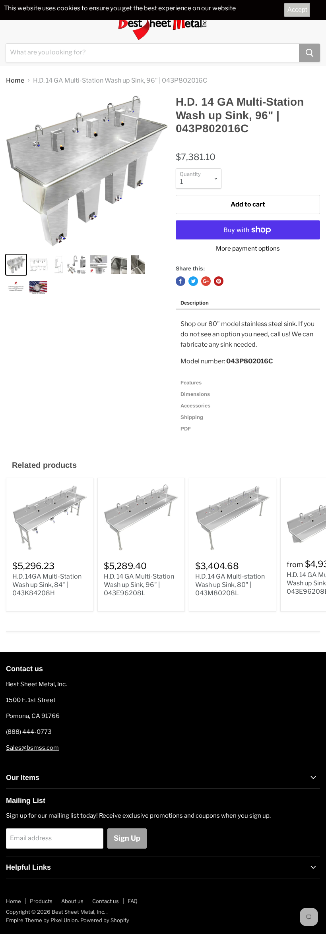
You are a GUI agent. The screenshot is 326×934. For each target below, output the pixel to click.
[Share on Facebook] (180, 281)
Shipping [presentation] (192, 417)
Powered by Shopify (104, 920)
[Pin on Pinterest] (218, 281)
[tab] (248, 303)
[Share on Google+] (206, 281)
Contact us (105, 901)
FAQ (133, 901)
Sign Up (127, 838)
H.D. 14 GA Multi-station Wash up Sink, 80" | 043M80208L (230, 585)
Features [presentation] (191, 383)
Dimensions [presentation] (196, 394)
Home (15, 80)
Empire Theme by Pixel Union (42, 920)
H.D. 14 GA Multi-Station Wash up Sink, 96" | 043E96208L (139, 585)
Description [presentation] (194, 303)
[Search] (309, 53)
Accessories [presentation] (196, 406)
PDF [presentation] (185, 429)
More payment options (248, 248)
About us (72, 901)
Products (41, 901)
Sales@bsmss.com (32, 747)
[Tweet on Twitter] (193, 281)
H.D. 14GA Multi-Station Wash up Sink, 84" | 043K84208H (47, 585)
